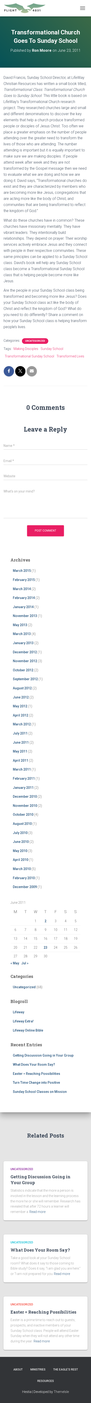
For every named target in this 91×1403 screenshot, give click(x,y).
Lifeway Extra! (23, 1021)
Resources (45, 1381)
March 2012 (22, 724)
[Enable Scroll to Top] (82, 1393)
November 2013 (25, 616)
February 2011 (24, 778)
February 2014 (24, 598)
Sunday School (52, 349)
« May (14, 963)
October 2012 (23, 670)
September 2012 (25, 679)
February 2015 (24, 580)
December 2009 (25, 887)
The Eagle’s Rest (65, 1369)
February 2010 (24, 878)
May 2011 (20, 751)
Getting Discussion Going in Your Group (43, 1055)
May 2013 (20, 625)
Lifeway (18, 1012)
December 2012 (25, 652)
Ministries (38, 1369)
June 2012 (21, 697)
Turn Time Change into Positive (36, 1082)
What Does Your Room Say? (34, 1064)
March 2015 (22, 571)
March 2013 (22, 634)
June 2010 (21, 842)
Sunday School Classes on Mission (40, 1092)
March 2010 (22, 869)
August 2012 (22, 688)
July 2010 (20, 833)
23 (45, 947)
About (18, 1369)
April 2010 (20, 860)
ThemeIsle (61, 1392)
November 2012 (25, 661)
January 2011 (23, 788)
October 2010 (23, 814)
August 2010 (22, 824)
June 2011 (21, 742)
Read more (37, 1212)
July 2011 (20, 733)
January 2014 (23, 607)
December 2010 (25, 796)
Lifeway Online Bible (28, 1030)
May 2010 (20, 851)
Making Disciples (26, 349)
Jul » (24, 963)
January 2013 (23, 643)
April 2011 (20, 760)
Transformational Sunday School (29, 356)
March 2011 (22, 769)
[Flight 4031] (26, 8)
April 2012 (20, 715)
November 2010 (25, 806)
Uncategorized (35, 341)
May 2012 (20, 706)
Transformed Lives (70, 356)
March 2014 (22, 589)
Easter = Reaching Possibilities (36, 1074)
